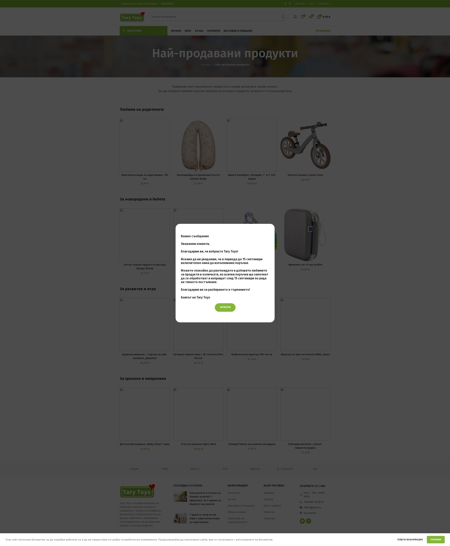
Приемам (435, 539)
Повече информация (410, 539)
